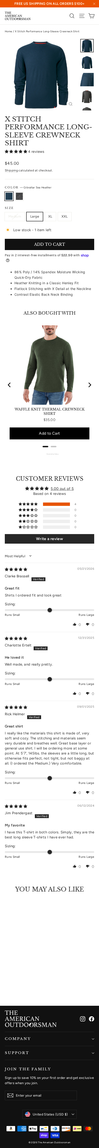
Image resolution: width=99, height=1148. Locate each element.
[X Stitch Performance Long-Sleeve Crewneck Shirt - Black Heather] (12, 988)
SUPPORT (17, 1053)
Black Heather (19, 196)
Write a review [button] (49, 538)
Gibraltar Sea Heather (9, 196)
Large (34, 216)
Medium (14, 216)
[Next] (89, 385)
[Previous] (9, 385)
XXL (65, 216)
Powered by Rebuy (49, 454)
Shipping (11, 170)
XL (50, 216)
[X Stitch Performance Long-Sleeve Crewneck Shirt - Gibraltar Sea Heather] (7, 988)
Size (9, 208)
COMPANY (18, 1039)
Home (8, 31)
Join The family (28, 1069)
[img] (16, 569)
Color (28, 187)
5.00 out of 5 (62, 489)
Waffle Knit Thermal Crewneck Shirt (50, 411)
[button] (16, 151)
